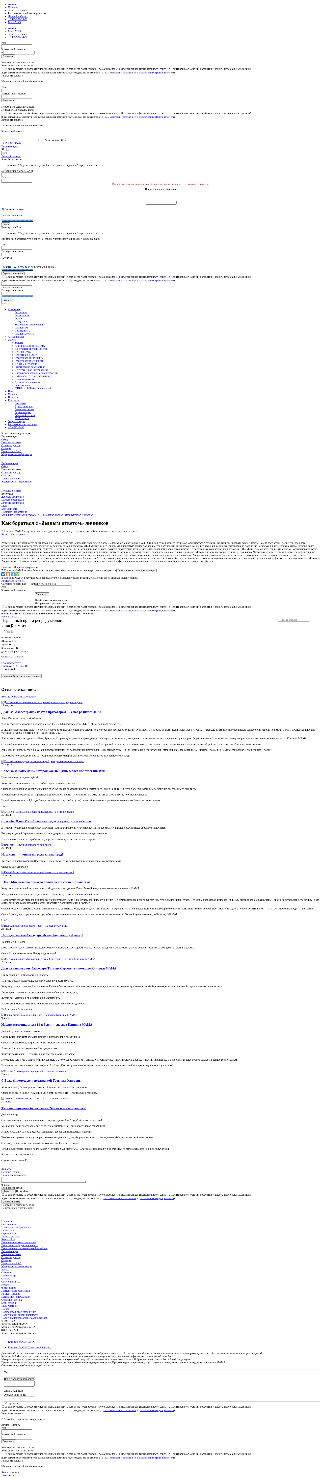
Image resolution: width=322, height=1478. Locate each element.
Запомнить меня (14, 209)
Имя (3, 42)
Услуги (5, 1269)
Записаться (8, 100)
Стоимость (7, 1272)
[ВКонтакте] (3, 574)
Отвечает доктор (10, 445)
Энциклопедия (9, 146)
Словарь (6, 448)
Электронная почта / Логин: (17, 170)
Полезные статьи (11, 442)
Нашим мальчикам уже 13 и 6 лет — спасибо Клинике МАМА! (47, 1024)
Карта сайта (8, 1239)
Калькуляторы (9, 1305)
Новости (6, 1284)
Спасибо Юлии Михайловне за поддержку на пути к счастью (46, 821)
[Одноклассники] (8, 574)
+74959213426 (16, 427)
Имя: (4, 244)
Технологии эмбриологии (16, 1227)
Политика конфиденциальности (19, 1245)
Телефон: (6, 257)
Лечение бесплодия (12, 502)
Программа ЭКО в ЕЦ (14, 666)
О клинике (7, 1221)
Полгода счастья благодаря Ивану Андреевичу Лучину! (42, 935)
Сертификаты (9, 1233)
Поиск (5, 1308)
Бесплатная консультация (15, 1296)
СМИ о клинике (10, 1281)
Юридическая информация (16, 454)
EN (8, 149)
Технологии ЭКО (11, 451)
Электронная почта (15, 1394)
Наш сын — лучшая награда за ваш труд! (32, 854)
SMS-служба (8, 1302)
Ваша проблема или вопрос (20, 1378)
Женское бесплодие (12, 496)
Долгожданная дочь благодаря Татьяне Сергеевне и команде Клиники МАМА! (59, 968)
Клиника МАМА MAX (21, 1341)
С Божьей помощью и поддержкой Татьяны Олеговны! (42, 1080)
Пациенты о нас (10, 1236)
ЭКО (4, 505)
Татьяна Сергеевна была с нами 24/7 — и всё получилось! (43, 1108)
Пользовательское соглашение (18, 1242)
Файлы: (5, 1184)
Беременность (9, 508)
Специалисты (9, 1224)
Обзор (4, 439)
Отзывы (12, 7)
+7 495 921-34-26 (17, 19)
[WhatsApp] (17, 574)
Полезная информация (14, 511)
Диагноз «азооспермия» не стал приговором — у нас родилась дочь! (51, 712)
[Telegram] (13, 574)
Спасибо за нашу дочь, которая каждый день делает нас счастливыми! (53, 771)
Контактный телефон (13, 49)
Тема (7, 1372)
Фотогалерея (8, 1287)
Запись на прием (10, 1293)
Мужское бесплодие (12, 499)
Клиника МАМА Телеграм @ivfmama (29, 1347)
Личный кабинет (11, 156)
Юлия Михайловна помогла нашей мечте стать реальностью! (46, 882)
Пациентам (7, 1230)
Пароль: (5, 177)
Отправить (8, 56)
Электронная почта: (12, 251)
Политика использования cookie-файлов (24, 1248)
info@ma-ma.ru (9, 616)
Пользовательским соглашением (119, 72)
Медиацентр (8, 1275)
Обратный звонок (11, 1299)
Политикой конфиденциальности (157, 72)
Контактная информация (15, 1290)
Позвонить (7, 1475)
